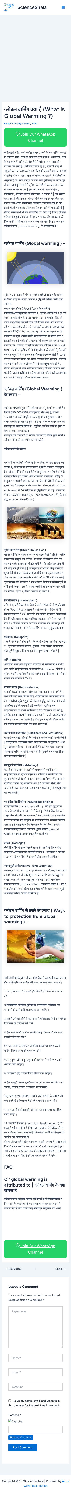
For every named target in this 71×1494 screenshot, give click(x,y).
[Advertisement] (35, 53)
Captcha (14, 1415)
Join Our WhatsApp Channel (37, 137)
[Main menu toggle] (63, 8)
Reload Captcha (20, 1437)
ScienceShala (32, 7)
